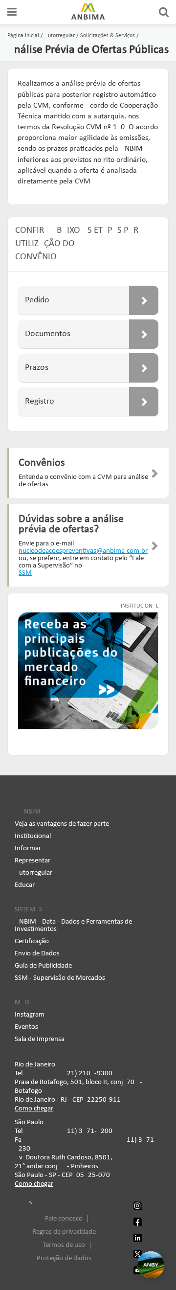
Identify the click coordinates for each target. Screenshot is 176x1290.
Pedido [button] (37, 300)
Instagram (29, 1014)
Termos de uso (64, 1245)
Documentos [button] (47, 334)
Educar (25, 885)
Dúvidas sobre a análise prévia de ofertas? (71, 524)
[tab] (88, 300)
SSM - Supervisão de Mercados (60, 978)
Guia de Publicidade (43, 966)
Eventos (26, 1027)
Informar (28, 848)
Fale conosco (64, 1218)
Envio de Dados (37, 953)
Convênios (42, 463)
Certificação (32, 941)
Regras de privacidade (64, 1232)
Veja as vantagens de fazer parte (62, 824)
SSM (25, 573)
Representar (32, 860)
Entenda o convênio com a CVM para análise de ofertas (83, 481)
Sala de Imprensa (40, 1039)
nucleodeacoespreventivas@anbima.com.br (83, 551)
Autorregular (33, 873)
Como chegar (34, 1108)
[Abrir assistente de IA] (150, 1264)
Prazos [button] (36, 367)
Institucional (33, 836)
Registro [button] (39, 401)
